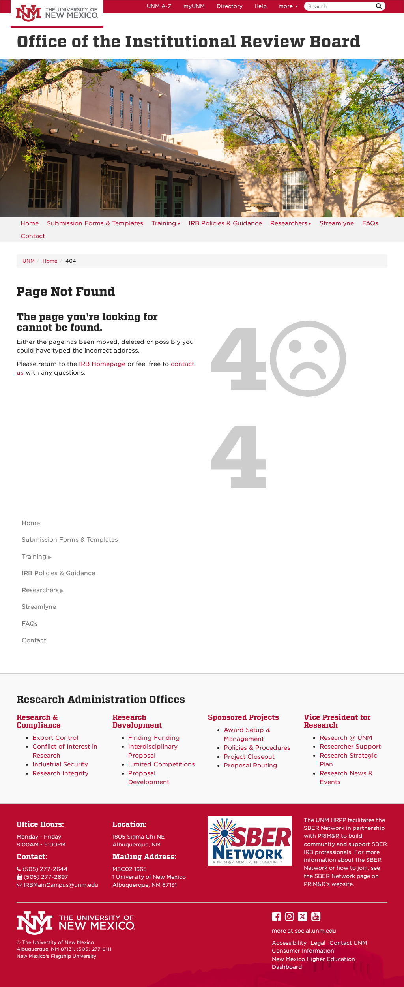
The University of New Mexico (57, 14)
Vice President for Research (337, 721)
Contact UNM (348, 943)
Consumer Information (303, 951)
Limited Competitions (161, 764)
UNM (28, 261)
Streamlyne (337, 223)
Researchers (288, 223)
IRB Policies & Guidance (225, 223)
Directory (230, 6)
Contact (33, 236)
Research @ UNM (346, 737)
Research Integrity (60, 773)
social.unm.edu (315, 930)
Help (260, 6)
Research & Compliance (39, 721)
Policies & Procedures (257, 747)
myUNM (194, 6)
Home (30, 223)
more (286, 6)
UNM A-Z (159, 6)
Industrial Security (60, 764)
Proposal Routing (250, 765)
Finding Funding (154, 737)
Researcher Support (350, 746)
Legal (317, 943)
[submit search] (379, 6)
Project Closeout (249, 756)
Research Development (137, 721)
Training (164, 223)
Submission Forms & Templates (95, 223)
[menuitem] (30, 223)
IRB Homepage (102, 364)
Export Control (55, 737)
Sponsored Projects (243, 717)
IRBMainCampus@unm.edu (61, 885)
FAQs (370, 223)
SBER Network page (342, 876)
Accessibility (289, 943)
